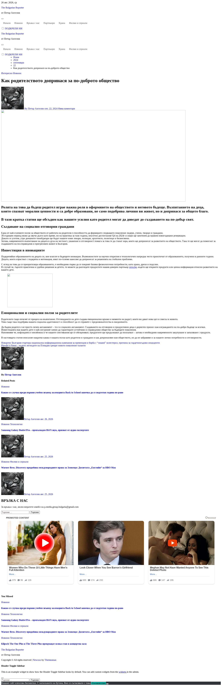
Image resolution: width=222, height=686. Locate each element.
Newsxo (37, 660)
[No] (107, 683)
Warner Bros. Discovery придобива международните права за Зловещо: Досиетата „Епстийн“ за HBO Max (58, 467)
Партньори (49, 23)
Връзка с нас (33, 23)
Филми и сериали (78, 23)
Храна (62, 23)
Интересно (7, 73)
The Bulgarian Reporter (12, 7)
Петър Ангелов (13, 374)
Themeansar (50, 660)
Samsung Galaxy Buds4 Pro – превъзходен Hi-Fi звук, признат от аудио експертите (45, 430)
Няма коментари (66, 108)
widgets (123, 672)
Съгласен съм (98, 683)
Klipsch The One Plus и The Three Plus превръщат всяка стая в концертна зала (44, 643)
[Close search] (2, 677)
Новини (18, 23)
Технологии (16, 424)
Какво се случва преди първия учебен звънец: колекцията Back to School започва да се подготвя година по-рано (62, 392)
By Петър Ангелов (34, 108)
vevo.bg (133, 267)
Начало (7, 23)
